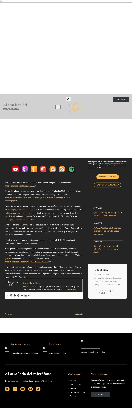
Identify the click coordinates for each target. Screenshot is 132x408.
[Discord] (29, 295)
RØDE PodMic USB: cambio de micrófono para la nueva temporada (107, 231)
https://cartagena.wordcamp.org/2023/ (20, 186)
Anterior (8, 314)
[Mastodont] (15, 295)
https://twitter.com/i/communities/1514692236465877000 (28, 262)
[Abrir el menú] (58, 107)
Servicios (25, 225)
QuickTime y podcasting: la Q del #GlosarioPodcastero (107, 214)
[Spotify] (18, 295)
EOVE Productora (69, 289)
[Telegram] (11, 295)
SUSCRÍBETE (100, 394)
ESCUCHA (121, 99)
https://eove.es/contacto (29, 243)
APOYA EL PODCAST (107, 177)
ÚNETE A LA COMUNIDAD (108, 185)
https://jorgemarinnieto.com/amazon (19, 219)
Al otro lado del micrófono (15, 107)
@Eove (8, 258)
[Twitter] (7, 295)
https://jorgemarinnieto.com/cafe (21, 210)
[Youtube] (22, 295)
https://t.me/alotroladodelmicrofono (35, 255)
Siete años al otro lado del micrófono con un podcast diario (105, 249)
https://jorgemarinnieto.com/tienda (21, 213)
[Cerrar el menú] (68, 99)
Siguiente (79, 314)
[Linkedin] (25, 295)
